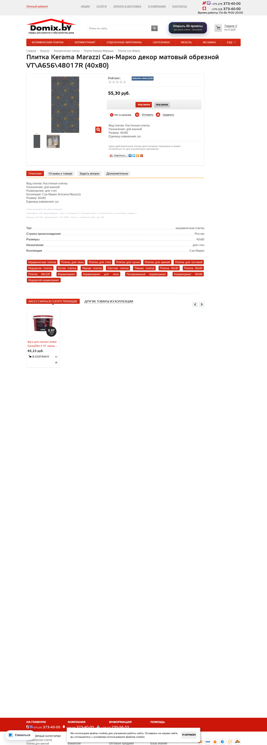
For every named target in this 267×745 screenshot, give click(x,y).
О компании (157, 6)
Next (201, 304)
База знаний (158, 743)
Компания (77, 722)
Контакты (179, 6)
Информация (120, 722)
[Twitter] (134, 155)
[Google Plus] (141, 155)
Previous (195, 304)
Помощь (157, 722)
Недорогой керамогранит (43, 280)
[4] (121, 82)
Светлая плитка (117, 268)
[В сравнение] (56, 362)
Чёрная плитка (92, 268)
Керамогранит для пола (101, 274)
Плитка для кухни (127, 262)
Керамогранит (85, 42)
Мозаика (209, 42)
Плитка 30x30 (169, 268)
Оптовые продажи (121, 743)
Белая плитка (67, 268)
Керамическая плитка (47, 42)
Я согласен (189, 735)
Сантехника (161, 42)
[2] (113, 82)
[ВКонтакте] (130, 155)
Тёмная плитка (144, 268)
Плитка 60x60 (193, 268)
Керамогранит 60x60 (188, 274)
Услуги (101, 6)
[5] (124, 82)
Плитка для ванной (157, 262)
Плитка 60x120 (39, 274)
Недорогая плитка (40, 268)
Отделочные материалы (124, 42)
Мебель (186, 42)
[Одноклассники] (138, 155)
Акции (85, 6)
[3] (117, 82)
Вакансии (74, 743)
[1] (110, 82)
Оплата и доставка (127, 6)
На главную (36, 722)
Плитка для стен (100, 262)
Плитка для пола (72, 262)
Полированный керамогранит (146, 274)
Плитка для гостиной (188, 262)
